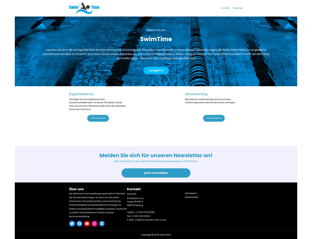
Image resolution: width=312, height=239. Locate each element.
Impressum (191, 193)
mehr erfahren (98, 118)
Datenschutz (191, 197)
